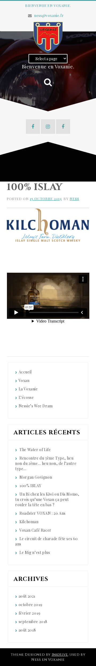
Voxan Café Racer (35, 530)
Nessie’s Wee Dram (36, 405)
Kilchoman (28, 521)
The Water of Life (35, 449)
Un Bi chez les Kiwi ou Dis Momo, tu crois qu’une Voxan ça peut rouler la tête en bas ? (47, 499)
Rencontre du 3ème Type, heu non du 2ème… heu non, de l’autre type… (45, 463)
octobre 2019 (30, 604)
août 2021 (27, 596)
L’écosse (26, 397)
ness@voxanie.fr (49, 15)
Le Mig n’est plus (34, 552)
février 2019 (30, 613)
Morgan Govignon (35, 477)
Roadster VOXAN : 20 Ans (42, 513)
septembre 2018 (33, 621)
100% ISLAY (30, 485)
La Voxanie (28, 388)
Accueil (25, 371)
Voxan (24, 380)
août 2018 (27, 630)
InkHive (60, 654)
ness (74, 198)
